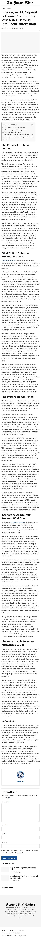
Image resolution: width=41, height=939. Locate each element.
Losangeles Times (11, 935)
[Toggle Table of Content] (31, 124)
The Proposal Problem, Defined (14, 127)
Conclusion (7, 139)
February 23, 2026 (17, 28)
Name (4, 825)
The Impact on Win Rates (12, 132)
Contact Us (12, 930)
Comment (5, 802)
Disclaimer (16, 932)
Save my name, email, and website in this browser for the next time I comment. (20, 851)
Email (4, 834)
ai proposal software (18, 522)
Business (9, 8)
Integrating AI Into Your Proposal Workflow (18, 134)
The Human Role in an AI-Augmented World (18, 137)
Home (3, 8)
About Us (22, 930)
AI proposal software (8, 260)
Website (4, 842)
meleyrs (5, 28)
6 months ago (15, 872)
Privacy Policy (5, 932)
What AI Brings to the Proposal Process (17, 130)
